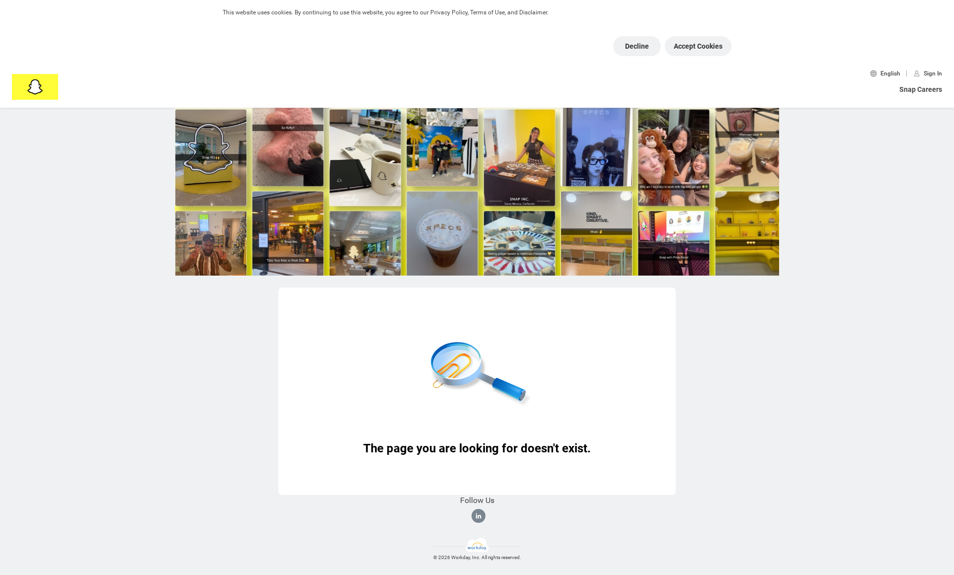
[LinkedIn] (478, 516)
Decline (637, 46)
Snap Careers (920, 89)
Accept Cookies (698, 46)
